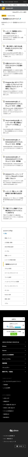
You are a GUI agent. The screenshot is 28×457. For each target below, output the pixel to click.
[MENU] (24, 1)
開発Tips (15, 5)
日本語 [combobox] (21, 446)
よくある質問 (7, 387)
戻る (6, 233)
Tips (11, 5)
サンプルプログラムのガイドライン (12, 381)
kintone (6, 5)
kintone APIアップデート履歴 (19, 12)
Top (2, 5)
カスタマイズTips (23, 5)
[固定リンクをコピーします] (20, 19)
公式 (13, 319)
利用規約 (6, 384)
